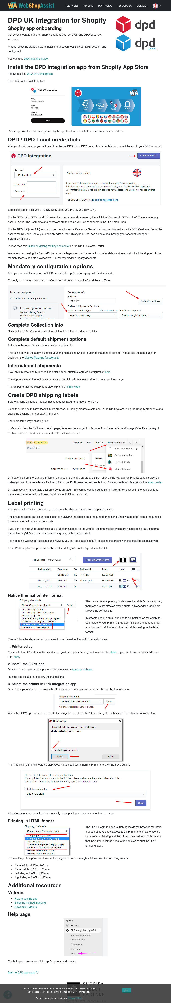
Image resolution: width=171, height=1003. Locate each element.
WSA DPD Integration (40, 74)
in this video (73, 386)
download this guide (36, 58)
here (107, 372)
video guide (154, 482)
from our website (82, 669)
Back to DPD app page (22, 972)
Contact (142, 5)
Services (72, 5)
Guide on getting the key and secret (48, 246)
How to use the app (26, 898)
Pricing (88, 5)
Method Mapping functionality (41, 357)
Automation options (26, 906)
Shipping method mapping (30, 902)
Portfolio (105, 5)
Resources (124, 5)
